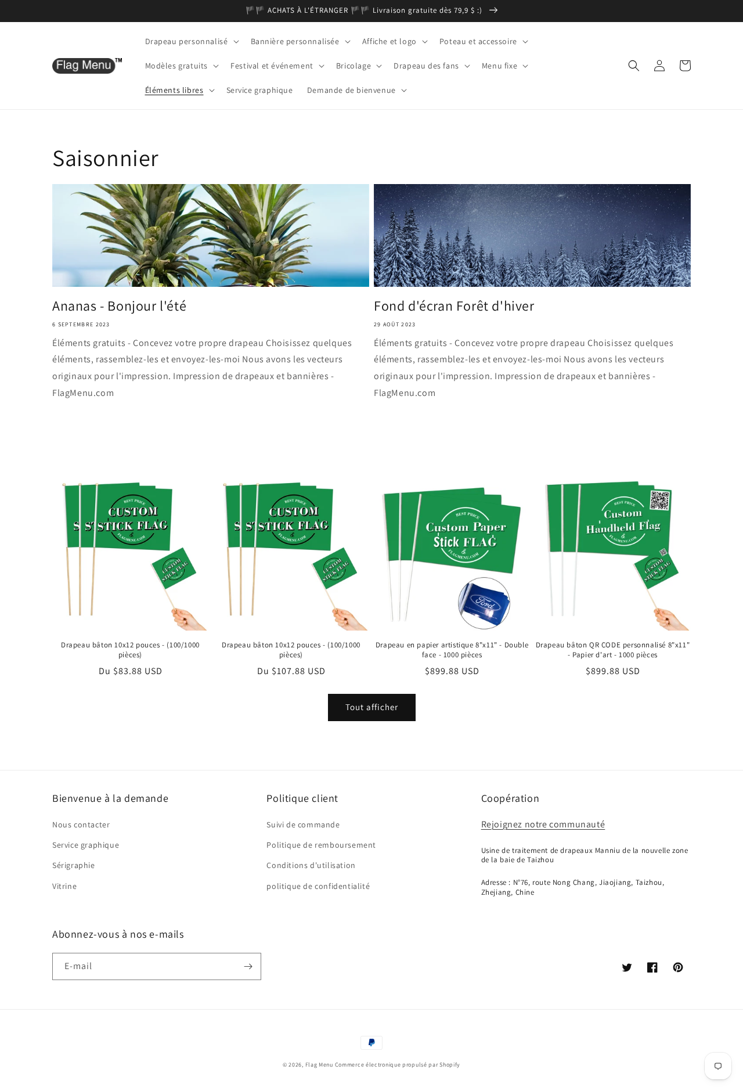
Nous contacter (81, 824)
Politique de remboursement (321, 845)
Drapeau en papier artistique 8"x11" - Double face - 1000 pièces (452, 650)
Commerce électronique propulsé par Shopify (397, 1064)
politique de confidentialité (318, 886)
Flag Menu (319, 1064)
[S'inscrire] (248, 966)
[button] (191, 41)
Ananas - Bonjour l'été (119, 306)
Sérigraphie (73, 865)
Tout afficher (371, 706)
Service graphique (85, 845)
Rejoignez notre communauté (543, 824)
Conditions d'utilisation (310, 865)
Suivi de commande (303, 824)
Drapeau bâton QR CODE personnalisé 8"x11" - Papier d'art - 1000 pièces (613, 650)
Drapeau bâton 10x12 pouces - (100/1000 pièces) (130, 650)
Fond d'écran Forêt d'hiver (454, 306)
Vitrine (64, 886)
